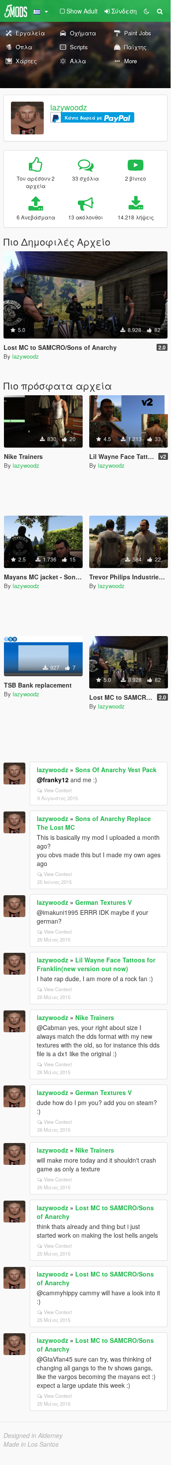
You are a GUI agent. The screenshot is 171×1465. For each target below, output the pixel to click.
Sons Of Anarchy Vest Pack (116, 769)
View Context (58, 790)
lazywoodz (68, 107)
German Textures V (103, 902)
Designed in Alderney (33, 1435)
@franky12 (53, 779)
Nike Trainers (94, 1017)
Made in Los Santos (31, 1444)
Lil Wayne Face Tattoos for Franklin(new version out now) (96, 964)
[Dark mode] (146, 11)
